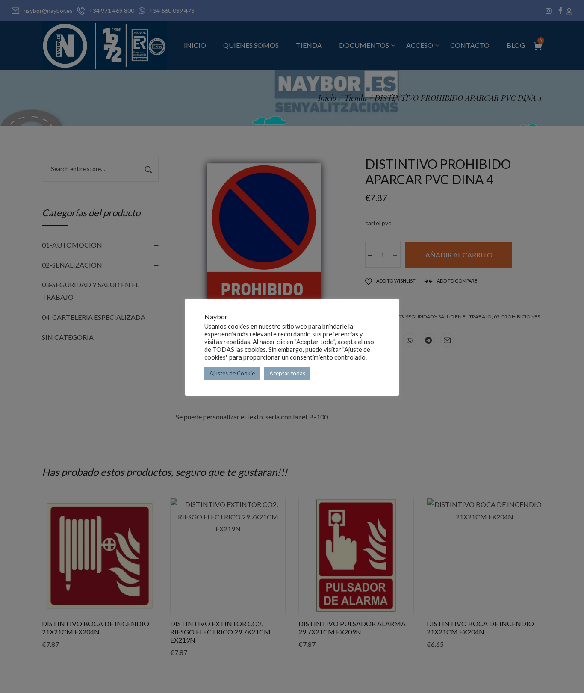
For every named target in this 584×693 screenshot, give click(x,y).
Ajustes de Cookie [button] (232, 373)
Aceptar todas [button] (287, 373)
